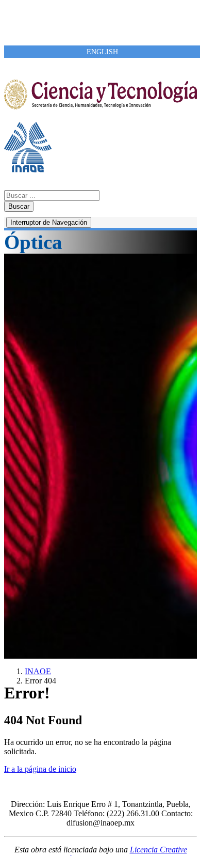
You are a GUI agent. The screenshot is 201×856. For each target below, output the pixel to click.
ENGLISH (102, 52)
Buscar (18, 206)
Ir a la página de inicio (40, 769)
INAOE (38, 671)
